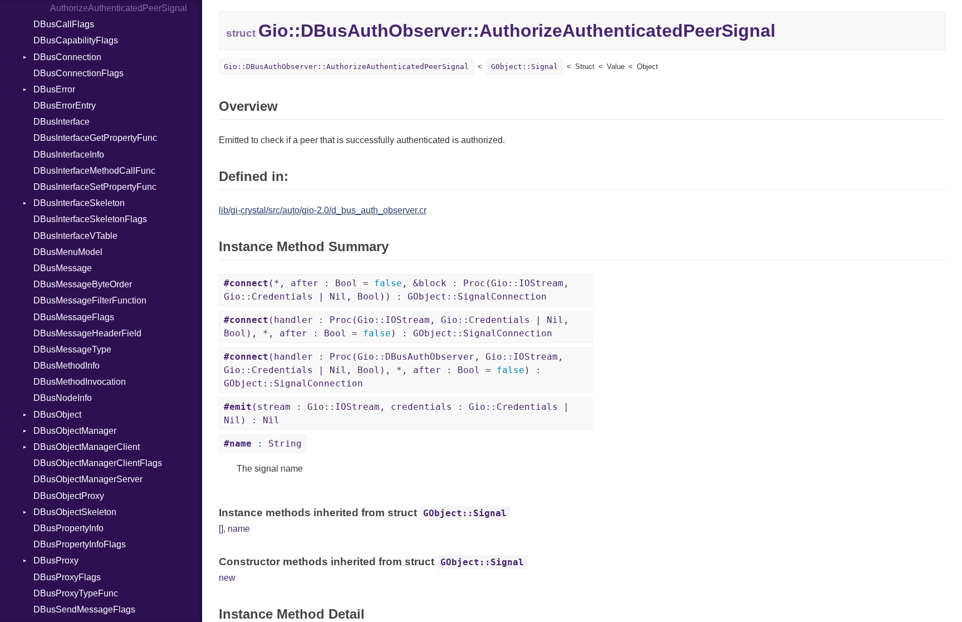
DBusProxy (55, 560)
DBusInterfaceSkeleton (79, 203)
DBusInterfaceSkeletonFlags (90, 219)
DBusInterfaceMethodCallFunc (94, 170)
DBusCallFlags (63, 24)
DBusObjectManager (74, 430)
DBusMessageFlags (73, 317)
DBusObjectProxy (68, 496)
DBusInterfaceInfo (68, 154)
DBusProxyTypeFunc (75, 593)
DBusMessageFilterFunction (89, 300)
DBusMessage (62, 268)
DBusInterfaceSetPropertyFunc (94, 187)
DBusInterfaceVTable (75, 236)
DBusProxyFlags (67, 577)
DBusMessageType (72, 349)
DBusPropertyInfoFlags (79, 544)
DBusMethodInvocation (79, 381)
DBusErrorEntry (64, 105)
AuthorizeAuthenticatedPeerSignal (118, 8)
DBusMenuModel (67, 252)
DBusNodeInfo (62, 398)
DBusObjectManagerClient (86, 447)
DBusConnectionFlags (78, 73)
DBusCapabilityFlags (75, 40)
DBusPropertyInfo (68, 528)
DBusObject (57, 414)
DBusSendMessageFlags (84, 609)
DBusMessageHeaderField (87, 333)
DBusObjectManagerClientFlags (97, 463)
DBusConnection (67, 57)
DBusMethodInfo (66, 365)
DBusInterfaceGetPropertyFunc (95, 138)
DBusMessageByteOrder (82, 284)
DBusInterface (61, 121)
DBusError (54, 89)
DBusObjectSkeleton (74, 512)
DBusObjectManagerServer (88, 479)
